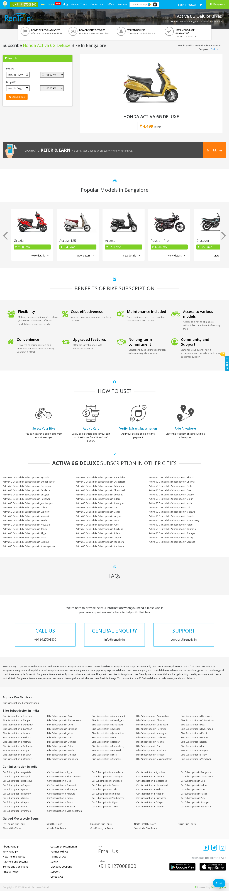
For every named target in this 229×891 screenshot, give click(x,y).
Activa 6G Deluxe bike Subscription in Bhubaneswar (29, 481)
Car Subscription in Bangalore (196, 772)
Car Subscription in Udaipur (150, 806)
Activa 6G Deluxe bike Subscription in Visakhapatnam (29, 546)
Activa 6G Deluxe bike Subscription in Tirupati (98, 537)
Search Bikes (18, 96)
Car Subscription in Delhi (59, 780)
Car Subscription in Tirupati (61, 806)
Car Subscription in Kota (193, 789)
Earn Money (214, 150)
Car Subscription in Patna (60, 798)
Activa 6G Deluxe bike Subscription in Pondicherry (174, 520)
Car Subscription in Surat (15, 806)
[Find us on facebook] (206, 848)
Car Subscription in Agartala (17, 772)
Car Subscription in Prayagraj (151, 798)
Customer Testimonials (63, 846)
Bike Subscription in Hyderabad (197, 728)
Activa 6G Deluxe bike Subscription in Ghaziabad (100, 490)
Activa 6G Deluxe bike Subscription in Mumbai (26, 516)
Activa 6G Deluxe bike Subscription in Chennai (172, 481)
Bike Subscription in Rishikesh (106, 750)
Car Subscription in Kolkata (150, 789)
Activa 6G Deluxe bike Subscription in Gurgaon (26, 494)
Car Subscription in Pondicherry (108, 798)
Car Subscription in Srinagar (195, 802)
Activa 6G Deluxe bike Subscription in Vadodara (100, 541)
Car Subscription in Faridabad (107, 780)
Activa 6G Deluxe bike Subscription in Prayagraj (26, 524)
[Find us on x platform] (214, 848)
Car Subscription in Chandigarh (107, 776)
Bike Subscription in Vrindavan (196, 759)
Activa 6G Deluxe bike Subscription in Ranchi (25, 529)
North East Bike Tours (145, 823)
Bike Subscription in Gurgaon (17, 728)
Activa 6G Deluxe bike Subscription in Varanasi (172, 541)
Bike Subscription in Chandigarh (108, 720)
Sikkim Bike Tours (187, 823)
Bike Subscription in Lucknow (150, 737)
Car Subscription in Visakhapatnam (64, 810)
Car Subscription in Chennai (150, 776)
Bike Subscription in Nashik (150, 741)
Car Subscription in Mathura (61, 793)
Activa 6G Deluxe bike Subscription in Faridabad (27, 490)
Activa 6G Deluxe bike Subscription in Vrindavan (100, 546)
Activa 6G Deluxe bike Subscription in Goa (170, 490)
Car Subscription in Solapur (150, 802)
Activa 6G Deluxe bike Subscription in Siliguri (25, 533)
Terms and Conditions (15, 866)
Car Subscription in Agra (59, 772)
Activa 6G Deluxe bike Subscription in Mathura (172, 511)
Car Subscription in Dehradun (18, 780)
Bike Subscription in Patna (60, 746)
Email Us (108, 851)
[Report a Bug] (195, 887)
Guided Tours (79, 4)
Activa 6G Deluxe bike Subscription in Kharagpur (100, 503)
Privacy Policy (10, 871)
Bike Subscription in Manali (194, 737)
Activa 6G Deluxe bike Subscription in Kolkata (25, 507)
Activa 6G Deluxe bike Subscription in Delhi (170, 486)
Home (174, 21)
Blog (65, 4)
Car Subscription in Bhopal (16, 776)
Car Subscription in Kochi (104, 789)
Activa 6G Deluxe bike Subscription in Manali (98, 511)
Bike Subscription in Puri (193, 746)
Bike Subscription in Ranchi (60, 750)
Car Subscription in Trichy (105, 806)
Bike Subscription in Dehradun (18, 724)
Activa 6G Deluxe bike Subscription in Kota (97, 507)
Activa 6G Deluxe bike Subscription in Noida (25, 520)
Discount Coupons (61, 866)
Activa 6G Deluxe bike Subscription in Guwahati (99, 494)
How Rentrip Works (14, 856)
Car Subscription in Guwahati (61, 785)
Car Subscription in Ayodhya (150, 772)
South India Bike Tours (145, 828)
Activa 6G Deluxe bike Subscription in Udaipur (26, 541)
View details (38, 255)
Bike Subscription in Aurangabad (152, 716)
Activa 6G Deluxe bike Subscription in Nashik (171, 516)
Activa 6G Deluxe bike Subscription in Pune (97, 524)
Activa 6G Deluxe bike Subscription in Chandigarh (100, 481)
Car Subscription (30, 702)
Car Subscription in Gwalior (105, 785)
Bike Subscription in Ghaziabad (152, 724)
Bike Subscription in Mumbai (61, 741)
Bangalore (194, 21)
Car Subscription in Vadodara (196, 806)
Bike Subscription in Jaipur (60, 733)
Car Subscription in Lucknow (17, 793)
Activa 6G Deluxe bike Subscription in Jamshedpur (28, 503)
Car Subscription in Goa (193, 780)
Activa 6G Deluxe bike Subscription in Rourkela (172, 529)
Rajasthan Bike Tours (100, 823)
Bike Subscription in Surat (104, 754)
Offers (110, 4)
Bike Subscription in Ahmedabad (108, 716)
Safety (54, 861)
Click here (216, 49)
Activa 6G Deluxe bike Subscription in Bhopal (171, 477)
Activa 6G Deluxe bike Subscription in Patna (97, 520)
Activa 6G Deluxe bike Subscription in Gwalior (172, 494)
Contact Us (97, 4)
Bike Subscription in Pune (149, 746)
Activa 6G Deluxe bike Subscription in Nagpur (98, 516)
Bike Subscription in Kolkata (17, 737)
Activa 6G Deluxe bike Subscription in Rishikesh (99, 529)
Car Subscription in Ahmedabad (108, 772)
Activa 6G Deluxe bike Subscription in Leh (169, 507)
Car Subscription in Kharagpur (62, 789)
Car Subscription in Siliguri (105, 802)
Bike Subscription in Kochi (194, 733)
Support (55, 871)
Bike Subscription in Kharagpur (151, 733)
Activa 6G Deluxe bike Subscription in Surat (24, 537)
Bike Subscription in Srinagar (61, 754)
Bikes (183, 21)
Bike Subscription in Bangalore (196, 716)
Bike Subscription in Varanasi (106, 759)
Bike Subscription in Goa (193, 724)
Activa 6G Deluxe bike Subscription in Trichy (171, 537)
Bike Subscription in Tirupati (150, 754)
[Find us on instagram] (222, 848)
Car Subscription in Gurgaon (17, 785)
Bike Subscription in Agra (59, 716)
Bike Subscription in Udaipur (17, 759)
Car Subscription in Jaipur (15, 789)
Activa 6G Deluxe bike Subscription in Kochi (170, 503)
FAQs (227, 363)
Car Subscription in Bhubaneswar (64, 776)
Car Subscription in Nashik (194, 793)
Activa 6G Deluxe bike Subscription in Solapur (98, 533)
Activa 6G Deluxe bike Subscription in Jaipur (171, 498)
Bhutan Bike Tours (12, 828)
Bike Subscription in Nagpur (106, 741)
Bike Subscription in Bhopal (16, 720)
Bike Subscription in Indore (16, 733)
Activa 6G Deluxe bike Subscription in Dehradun (100, 486)
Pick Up (10, 68)
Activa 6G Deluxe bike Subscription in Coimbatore (28, 486)
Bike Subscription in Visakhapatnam (154, 759)
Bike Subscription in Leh (104, 737)
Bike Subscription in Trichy (194, 754)
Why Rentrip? (10, 851)
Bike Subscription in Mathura (17, 741)
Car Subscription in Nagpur (150, 793)
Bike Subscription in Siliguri (194, 750)
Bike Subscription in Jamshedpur (108, 733)
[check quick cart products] (201, 4)
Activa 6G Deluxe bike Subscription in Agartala (26, 477)
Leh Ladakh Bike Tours (14, 823)
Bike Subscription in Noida (194, 741)
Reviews (122, 4)
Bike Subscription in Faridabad (107, 724)
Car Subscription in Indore (194, 785)
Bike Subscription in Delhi (60, 724)
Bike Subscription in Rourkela (151, 750)
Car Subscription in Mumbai (106, 793)
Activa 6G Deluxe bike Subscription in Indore (98, 498)
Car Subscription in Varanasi (17, 810)
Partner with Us (59, 851)
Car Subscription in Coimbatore (197, 776)
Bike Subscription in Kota (59, 737)
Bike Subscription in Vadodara (62, 759)
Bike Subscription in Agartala (17, 716)
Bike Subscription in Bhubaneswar (64, 720)
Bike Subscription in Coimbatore (197, 720)
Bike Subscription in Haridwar (151, 728)
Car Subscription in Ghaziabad (151, 780)
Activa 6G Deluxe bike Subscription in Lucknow (26, 511)
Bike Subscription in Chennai (150, 720)
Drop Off (11, 82)
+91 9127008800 (117, 866)
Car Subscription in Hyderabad (152, 785)
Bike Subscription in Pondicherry (108, 746)
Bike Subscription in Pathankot (18, 746)
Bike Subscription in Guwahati (62, 728)
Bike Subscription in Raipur (16, 750)
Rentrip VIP (48, 4)
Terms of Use (58, 856)
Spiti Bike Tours (54, 823)
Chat (219, 883)
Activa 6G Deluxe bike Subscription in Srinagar (172, 533)
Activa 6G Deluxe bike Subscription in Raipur (171, 524)
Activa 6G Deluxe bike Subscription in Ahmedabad (101, 477)
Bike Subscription (11, 702)
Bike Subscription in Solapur (17, 754)
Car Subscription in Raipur (16, 802)
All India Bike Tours (56, 828)
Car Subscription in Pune (193, 798)
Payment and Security (15, 861)
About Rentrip (11, 846)
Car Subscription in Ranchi (60, 802)
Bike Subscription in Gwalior (106, 728)
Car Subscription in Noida (16, 798)
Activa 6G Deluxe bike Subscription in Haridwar (26, 498)
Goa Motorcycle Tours (101, 828)
